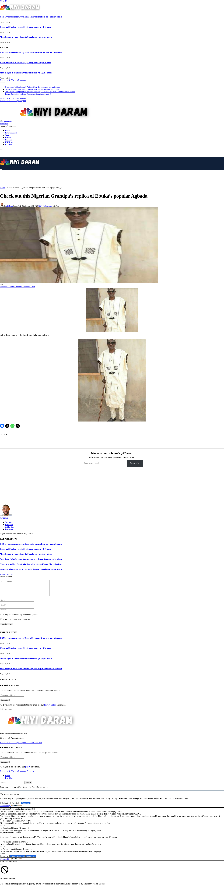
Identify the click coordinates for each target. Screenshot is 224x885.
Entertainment (11, 133)
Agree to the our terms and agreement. (21, 767)
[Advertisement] (65, 178)
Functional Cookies (11, 828)
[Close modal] (1, 864)
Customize (5, 803)
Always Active (25, 821)
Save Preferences (18, 856)
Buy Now (9, 778)
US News (8, 144)
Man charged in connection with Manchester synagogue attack (26, 37)
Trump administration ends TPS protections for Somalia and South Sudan (32, 89)
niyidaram (9, 206)
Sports (7, 135)
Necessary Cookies (11, 821)
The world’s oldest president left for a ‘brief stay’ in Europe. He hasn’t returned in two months (40, 92)
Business (8, 140)
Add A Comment (7, 574)
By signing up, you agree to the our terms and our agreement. (34, 705)
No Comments (47, 206)
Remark (22, 828)
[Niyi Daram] (46, 121)
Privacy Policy (50, 705)
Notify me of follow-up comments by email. (21, 615)
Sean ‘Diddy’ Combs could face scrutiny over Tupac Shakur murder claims (31, 559)
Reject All (15, 803)
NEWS (40, 206)
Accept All (25, 803)
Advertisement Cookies (12, 849)
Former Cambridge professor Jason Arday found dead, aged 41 (28, 94)
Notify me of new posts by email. (16, 619)
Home (7, 130)
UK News (8, 142)
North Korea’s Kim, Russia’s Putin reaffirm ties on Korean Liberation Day (32, 87)
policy (27, 767)
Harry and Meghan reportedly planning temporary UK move (25, 27)
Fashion (8, 137)
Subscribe (4, 124)
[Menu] (1, 149)
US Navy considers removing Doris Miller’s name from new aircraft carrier (31, 17)
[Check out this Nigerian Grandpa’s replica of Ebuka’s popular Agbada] (79, 282)
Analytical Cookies (11, 842)
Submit (28, 783)
